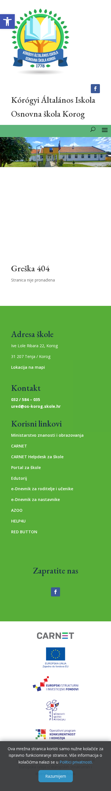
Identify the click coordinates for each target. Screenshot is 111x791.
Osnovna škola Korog (48, 113)
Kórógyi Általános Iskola (53, 99)
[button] (7, 21)
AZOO (16, 510)
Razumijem (55, 776)
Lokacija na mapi (28, 367)
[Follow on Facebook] (95, 88)
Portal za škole (26, 467)
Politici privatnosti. (76, 762)
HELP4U (18, 521)
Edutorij (19, 478)
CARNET (19, 446)
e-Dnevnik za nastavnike (35, 499)
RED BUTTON (24, 531)
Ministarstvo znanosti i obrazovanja (47, 435)
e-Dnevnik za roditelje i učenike (42, 488)
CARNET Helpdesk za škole (37, 456)
